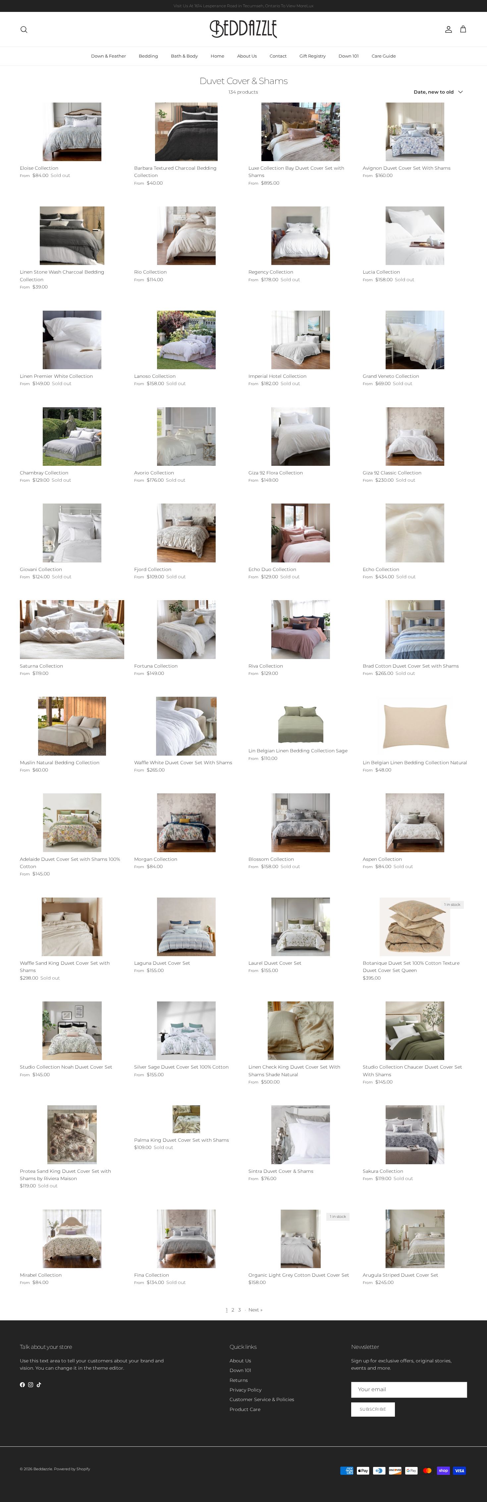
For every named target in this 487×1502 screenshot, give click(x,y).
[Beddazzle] (243, 29)
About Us (247, 56)
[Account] (447, 29)
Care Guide (384, 56)
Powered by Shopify (72, 1469)
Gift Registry (312, 56)
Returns (239, 1380)
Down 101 (349, 56)
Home (217, 56)
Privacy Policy (245, 1390)
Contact (278, 56)
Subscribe (373, 1409)
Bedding (148, 56)
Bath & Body (184, 56)
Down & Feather (108, 56)
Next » (255, 1310)
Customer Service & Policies (262, 1399)
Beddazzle (42, 1469)
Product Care (245, 1409)
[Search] (24, 29)
